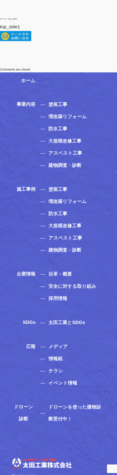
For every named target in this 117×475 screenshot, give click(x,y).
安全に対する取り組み (72, 286)
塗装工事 (58, 104)
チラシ (56, 370)
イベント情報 (63, 382)
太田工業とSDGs (67, 322)
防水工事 (58, 128)
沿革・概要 (60, 274)
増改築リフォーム (68, 116)
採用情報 (58, 298)
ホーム (28, 80)
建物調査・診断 (65, 165)
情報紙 (56, 358)
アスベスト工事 (65, 153)
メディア (58, 346)
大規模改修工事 (65, 140)
